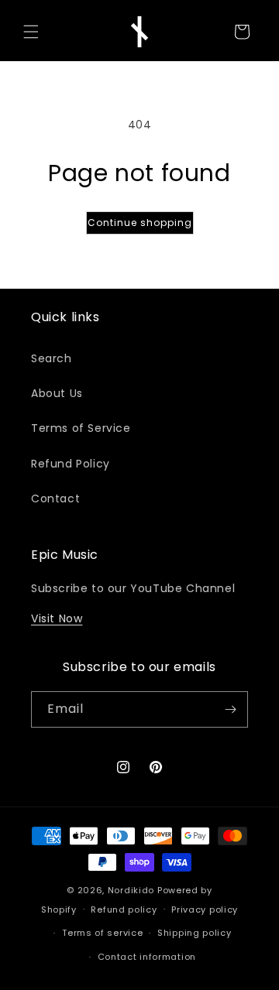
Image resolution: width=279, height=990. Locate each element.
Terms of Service (81, 428)
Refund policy (124, 909)
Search (51, 358)
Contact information (147, 957)
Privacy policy (204, 909)
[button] (31, 32)
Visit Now (56, 618)
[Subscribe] (230, 709)
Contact (55, 498)
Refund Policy (70, 463)
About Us (57, 393)
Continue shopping (140, 222)
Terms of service (102, 933)
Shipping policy (194, 933)
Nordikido (131, 890)
